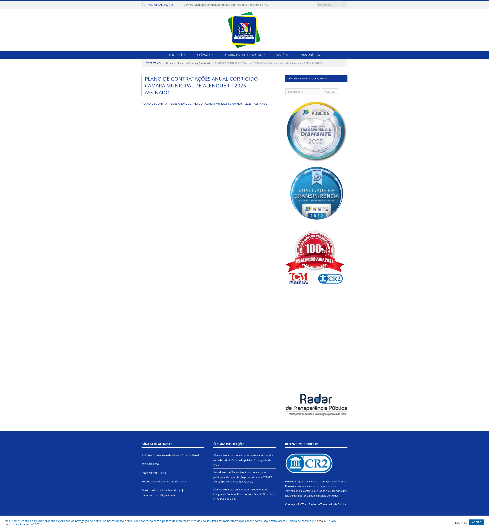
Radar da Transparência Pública (327, 504)
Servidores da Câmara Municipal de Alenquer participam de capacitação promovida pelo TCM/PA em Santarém (228, 4)
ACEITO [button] (477, 522)
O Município (177, 55)
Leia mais (319, 521)
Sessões (282, 55)
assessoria (311, 486)
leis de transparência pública (302, 495)
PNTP (301, 504)
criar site (308, 481)
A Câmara (203, 55)
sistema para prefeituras (332, 481)
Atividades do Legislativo (243, 55)
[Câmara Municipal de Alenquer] (244, 29)
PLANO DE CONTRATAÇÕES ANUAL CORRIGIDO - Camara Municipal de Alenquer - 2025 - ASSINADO (204, 103)
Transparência (309, 55)
